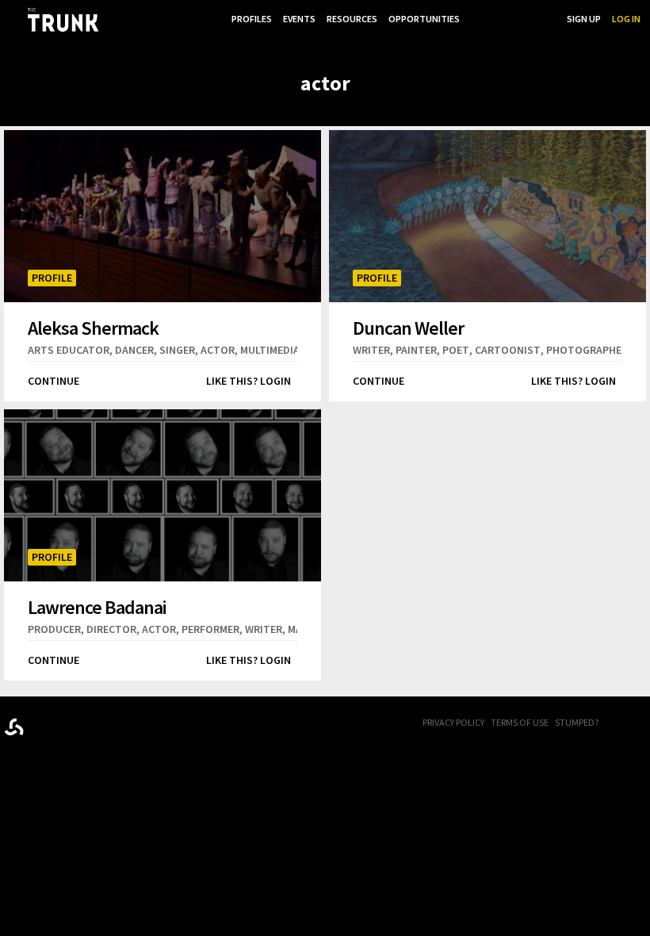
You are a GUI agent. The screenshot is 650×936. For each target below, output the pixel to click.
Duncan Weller (408, 327)
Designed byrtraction (14, 727)
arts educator (68, 350)
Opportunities (424, 19)
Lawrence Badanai (97, 607)
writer (371, 350)
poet (455, 350)
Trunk (83, 724)
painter (416, 350)
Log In (626, 19)
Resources (352, 19)
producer (54, 629)
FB (622, 723)
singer (177, 350)
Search (539, 19)
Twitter (642, 723)
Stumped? (576, 722)
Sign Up (584, 19)
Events (299, 19)
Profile (52, 277)
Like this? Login (248, 381)
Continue (53, 381)
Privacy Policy (453, 722)
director (111, 629)
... (474, 19)
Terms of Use (520, 722)
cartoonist (508, 350)
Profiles (251, 19)
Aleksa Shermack (93, 327)
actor (218, 350)
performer (210, 629)
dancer (134, 350)
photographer (587, 350)
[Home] (63, 20)
